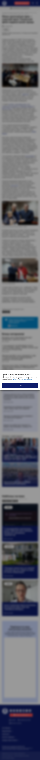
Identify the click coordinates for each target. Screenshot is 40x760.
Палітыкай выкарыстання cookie (23, 379)
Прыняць (20, 385)
